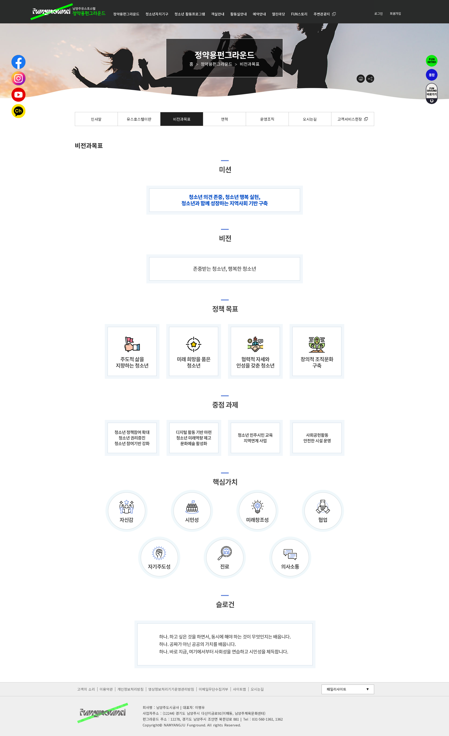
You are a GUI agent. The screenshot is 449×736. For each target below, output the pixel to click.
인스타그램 (18, 78)
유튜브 (18, 95)
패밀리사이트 (336, 689)
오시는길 (257, 689)
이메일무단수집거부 (213, 689)
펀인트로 (432, 61)
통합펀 (432, 75)
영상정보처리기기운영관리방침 (171, 689)
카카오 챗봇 (18, 111)
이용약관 (106, 689)
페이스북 (18, 62)
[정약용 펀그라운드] (67, 11)
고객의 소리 (86, 689)
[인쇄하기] (361, 79)
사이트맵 (239, 689)
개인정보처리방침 (130, 689)
